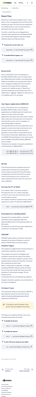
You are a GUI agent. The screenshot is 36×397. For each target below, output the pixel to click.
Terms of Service (6, 388)
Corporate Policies (6, 392)
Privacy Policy (5, 384)
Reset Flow (15, 8)
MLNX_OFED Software (22, 3)
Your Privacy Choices (7, 386)
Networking (15, 3)
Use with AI (7, 12)
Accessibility (4, 390)
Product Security (6, 394)
